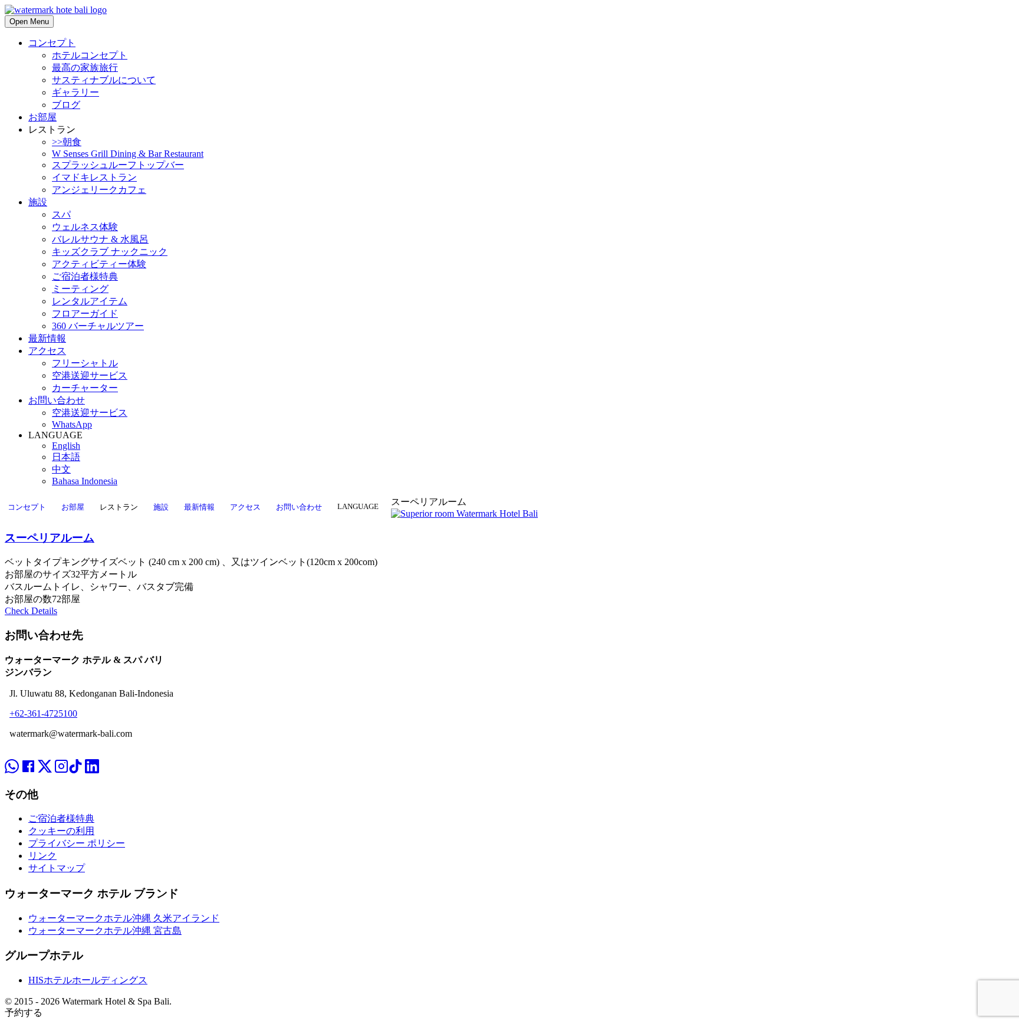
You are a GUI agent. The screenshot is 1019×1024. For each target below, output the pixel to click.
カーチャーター (85, 388)
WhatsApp (72, 424)
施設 (37, 202)
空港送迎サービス (89, 375)
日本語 (66, 457)
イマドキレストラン (94, 177)
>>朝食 (66, 142)
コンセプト (51, 43)
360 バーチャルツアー (98, 326)
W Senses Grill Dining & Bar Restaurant (127, 154)
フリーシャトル (85, 363)
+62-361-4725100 (43, 713)
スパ (61, 214)
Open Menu (29, 21)
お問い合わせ (56, 400)
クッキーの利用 (61, 831)
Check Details (31, 611)
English (66, 446)
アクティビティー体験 (99, 264)
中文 (61, 469)
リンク (42, 856)
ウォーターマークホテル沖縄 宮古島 (105, 930)
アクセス (47, 351)
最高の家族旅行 (85, 68)
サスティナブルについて (104, 80)
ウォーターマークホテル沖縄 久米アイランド (123, 918)
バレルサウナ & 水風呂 (100, 239)
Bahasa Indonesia (84, 481)
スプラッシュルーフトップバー (118, 165)
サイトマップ (56, 868)
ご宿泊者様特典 (85, 276)
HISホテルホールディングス (87, 980)
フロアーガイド (85, 313)
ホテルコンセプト (89, 55)
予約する (23, 1012)
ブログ (66, 105)
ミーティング (80, 289)
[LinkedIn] (92, 756)
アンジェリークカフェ (99, 190)
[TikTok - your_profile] (75, 756)
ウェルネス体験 (85, 227)
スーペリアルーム (49, 537)
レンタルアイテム (89, 301)
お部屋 (42, 117)
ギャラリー (75, 92)
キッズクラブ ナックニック (109, 252)
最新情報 (47, 338)
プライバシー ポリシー (76, 843)
